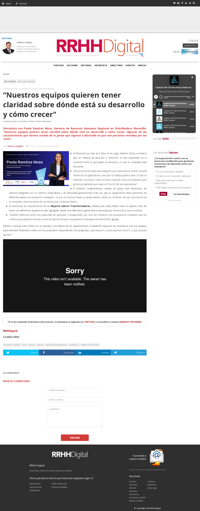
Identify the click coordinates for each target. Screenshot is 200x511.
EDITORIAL (86, 65)
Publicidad (151, 484)
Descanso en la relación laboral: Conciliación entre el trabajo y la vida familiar (28, 49)
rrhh (24, 345)
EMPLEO (142, 65)
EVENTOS (130, 65)
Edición (176, 51)
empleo (32, 345)
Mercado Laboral (26, 81)
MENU (8, 3)
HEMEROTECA (190, 45)
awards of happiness (90, 345)
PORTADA (59, 65)
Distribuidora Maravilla (56, 345)
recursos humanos (12, 345)
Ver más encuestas (174, 200)
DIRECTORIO (116, 65)
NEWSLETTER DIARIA (130, 321)
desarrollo (74, 345)
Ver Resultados (182, 194)
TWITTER (89, 321)
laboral (40, 345)
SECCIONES (72, 65)
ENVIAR (75, 437)
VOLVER (6, 74)
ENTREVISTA (101, 65)
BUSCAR (22, 3)
